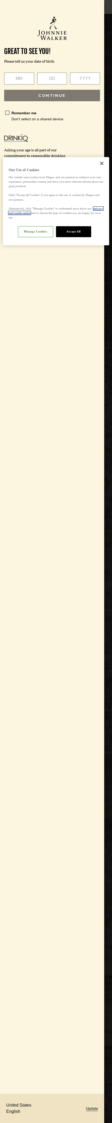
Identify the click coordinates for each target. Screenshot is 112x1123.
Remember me (23, 113)
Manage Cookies (35, 231)
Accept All (73, 231)
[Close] (102, 163)
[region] (56, 201)
